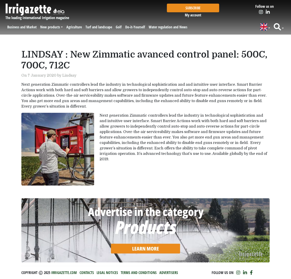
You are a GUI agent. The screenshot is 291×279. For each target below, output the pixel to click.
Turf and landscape (98, 27)
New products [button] (50, 27)
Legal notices (107, 272)
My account (193, 15)
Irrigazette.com (64, 272)
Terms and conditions (139, 272)
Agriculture (74, 27)
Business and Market (22, 27)
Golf (119, 27)
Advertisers (168, 272)
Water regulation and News (168, 27)
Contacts (87, 272)
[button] (265, 27)
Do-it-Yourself (135, 27)
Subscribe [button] (193, 7)
